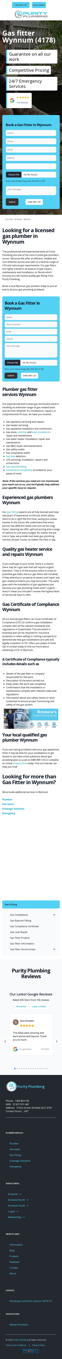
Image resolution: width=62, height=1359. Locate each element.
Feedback (15, 1262)
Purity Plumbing (20, 1339)
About (13, 1273)
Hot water (8, 804)
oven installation (41, 432)
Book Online (39, 5)
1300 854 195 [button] (20, 5)
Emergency (8, 813)
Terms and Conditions (16, 1345)
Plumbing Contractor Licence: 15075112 (31, 1301)
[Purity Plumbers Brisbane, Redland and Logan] (31, 14)
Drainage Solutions (13, 808)
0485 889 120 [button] (34, 202)
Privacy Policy (38, 1345)
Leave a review (39, 1006)
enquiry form (20, 763)
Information (16, 1244)
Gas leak (11, 456)
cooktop (22, 432)
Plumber (7, 799)
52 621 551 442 (21, 1104)
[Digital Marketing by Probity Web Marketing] (31, 1351)
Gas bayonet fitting (16, 466)
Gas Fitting (15, 1155)
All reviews (21, 1006)
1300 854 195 (22, 1100)
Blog (12, 1250)
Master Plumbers (19, 1324)
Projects (14, 1256)
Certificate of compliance (19, 470)
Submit (12, 202)
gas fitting (13, 512)
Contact (14, 1267)
